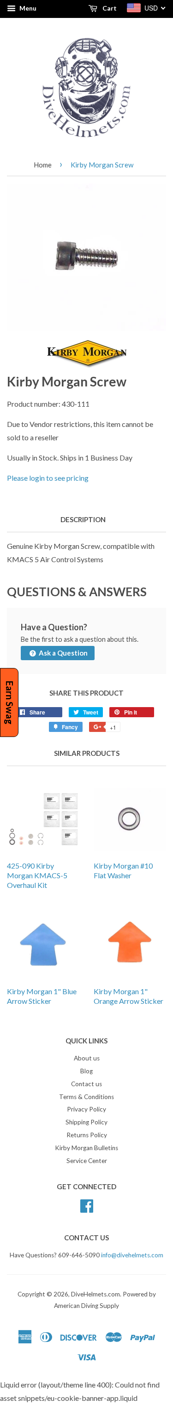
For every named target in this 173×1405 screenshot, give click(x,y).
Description (83, 519)
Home (43, 165)
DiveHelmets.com (95, 1294)
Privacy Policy (86, 1109)
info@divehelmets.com (132, 1255)
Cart (109, 8)
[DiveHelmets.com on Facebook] (87, 1204)
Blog (86, 1071)
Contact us (86, 1084)
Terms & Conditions (86, 1096)
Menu (27, 8)
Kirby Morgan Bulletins (86, 1148)
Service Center (86, 1160)
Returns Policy (86, 1135)
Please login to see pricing (48, 477)
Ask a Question (62, 653)
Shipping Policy (86, 1122)
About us (87, 1058)
